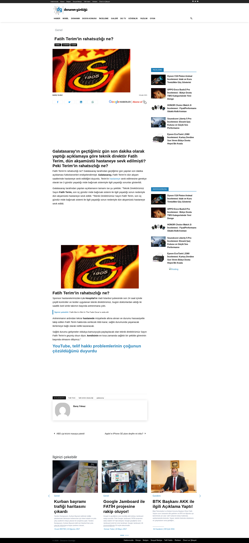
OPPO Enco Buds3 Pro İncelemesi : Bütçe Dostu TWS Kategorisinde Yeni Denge (179, 94)
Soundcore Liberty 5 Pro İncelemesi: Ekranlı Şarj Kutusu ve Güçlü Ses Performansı (179, 123)
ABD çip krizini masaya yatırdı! (71, 434)
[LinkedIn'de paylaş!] (81, 102)
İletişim (68, 1)
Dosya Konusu (89, 18)
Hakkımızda (54, 1)
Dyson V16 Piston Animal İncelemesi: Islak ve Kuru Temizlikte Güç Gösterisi (179, 79)
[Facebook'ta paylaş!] (58, 102)
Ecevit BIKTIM (60, 529)
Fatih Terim (71, 398)
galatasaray (100, 398)
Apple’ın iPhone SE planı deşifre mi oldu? (124, 434)
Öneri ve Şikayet (104, 1)
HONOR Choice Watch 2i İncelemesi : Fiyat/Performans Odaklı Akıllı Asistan (181, 108)
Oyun (152, 18)
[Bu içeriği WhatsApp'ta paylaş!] (93, 102)
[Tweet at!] (69, 102)
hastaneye (115, 178)
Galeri (114, 18)
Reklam (94, 1)
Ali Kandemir (158, 529)
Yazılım (143, 18)
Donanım (75, 18)
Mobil (66, 18)
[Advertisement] (39, 47)
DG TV (123, 18)
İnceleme (103, 18)
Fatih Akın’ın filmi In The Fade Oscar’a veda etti (81, 312)
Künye (62, 1)
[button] (49, 496)
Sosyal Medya (77, 1)
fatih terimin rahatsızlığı (86, 398)
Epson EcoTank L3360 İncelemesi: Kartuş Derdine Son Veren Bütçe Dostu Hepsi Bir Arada (180, 139)
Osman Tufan (109, 529)
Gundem (66, 45)
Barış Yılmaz (58, 95)
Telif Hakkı (87, 1)
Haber (57, 18)
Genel (59, 30)
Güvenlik (133, 18)
